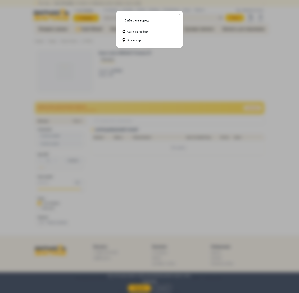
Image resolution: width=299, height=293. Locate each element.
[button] (179, 14)
